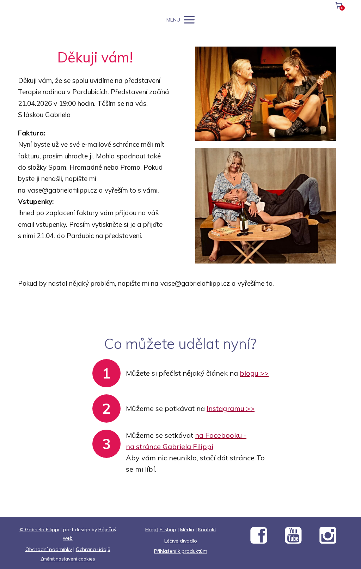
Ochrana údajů (93, 549)
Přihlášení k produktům (180, 551)
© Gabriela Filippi (39, 529)
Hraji (151, 529)
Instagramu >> (231, 408)
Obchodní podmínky (48, 549)
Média (187, 529)
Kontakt (207, 529)
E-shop (168, 529)
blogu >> (254, 373)
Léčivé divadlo (180, 541)
